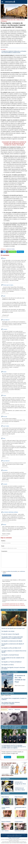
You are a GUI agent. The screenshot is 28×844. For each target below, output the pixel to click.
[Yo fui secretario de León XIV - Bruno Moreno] (14, 769)
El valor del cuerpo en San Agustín (10, 634)
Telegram (20, 251)
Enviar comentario (7, 575)
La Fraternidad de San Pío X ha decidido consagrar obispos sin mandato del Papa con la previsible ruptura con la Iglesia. (14, 747)
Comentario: (4, 551)
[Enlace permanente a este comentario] (2, 258)
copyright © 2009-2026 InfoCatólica (14, 837)
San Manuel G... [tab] (4, 709)
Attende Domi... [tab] (18, 709)
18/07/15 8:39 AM (4, 47)
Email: (2, 546)
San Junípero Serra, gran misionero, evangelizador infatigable (11, 703)
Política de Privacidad (19, 834)
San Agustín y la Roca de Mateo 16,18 (11, 648)
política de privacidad (12, 571)
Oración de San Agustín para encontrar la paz (13, 628)
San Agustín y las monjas (8, 631)
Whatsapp (13, 251)
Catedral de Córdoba (10, 249)
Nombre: (3, 540)
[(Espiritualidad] (7, 785)
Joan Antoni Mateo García (20, 817)
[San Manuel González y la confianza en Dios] (14, 718)
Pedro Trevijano (19, 796)
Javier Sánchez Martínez (6, 817)
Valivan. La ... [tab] (11, 709)
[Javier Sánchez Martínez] (7, 813)
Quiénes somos (4, 834)
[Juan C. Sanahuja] (7, 826)
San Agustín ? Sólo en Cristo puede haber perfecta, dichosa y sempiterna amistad (12, 637)
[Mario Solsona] (7, 801)
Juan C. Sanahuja (5, 830)
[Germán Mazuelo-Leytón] (20, 826)
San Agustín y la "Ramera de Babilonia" (12, 661)
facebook (14, 838)
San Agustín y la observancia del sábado (12, 641)
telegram (17, 838)
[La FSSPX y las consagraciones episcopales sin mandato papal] (14, 736)
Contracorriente (19, 821)
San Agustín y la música (8, 664)
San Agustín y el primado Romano (10, 655)
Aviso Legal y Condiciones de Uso (15, 835)
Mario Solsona (5, 796)
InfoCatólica (9, 2)
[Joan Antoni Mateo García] (20, 813)
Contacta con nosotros (11, 834)
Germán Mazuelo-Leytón (19, 830)
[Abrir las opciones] (2, 2)
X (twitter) (10, 838)
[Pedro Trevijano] (20, 801)
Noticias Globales (6, 821)
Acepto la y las (14, 572)
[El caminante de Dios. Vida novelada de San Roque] (7, 682)
